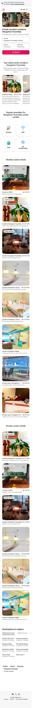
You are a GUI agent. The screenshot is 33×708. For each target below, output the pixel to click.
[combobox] (16, 40)
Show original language (17, 4)
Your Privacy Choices (21, 699)
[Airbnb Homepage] (3, 9)
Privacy (6, 699)
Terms (12, 699)
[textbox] (9, 47)
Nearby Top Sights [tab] (23, 633)
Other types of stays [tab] (8, 633)
